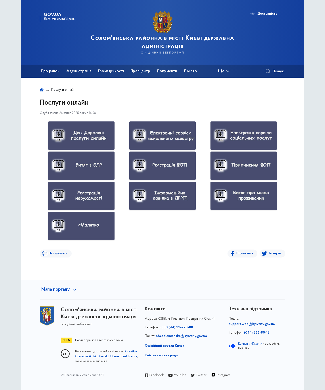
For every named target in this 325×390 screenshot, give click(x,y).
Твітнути (274, 253)
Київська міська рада (161, 355)
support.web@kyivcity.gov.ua (252, 324)
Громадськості (111, 71)
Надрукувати (58, 253)
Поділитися (244, 253)
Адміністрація (78, 71)
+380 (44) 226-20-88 (176, 327)
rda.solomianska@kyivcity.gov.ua (181, 336)
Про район (50, 71)
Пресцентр (140, 71)
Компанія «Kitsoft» (250, 344)
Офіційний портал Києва (164, 346)
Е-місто (190, 71)
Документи (167, 71)
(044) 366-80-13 (257, 332)
